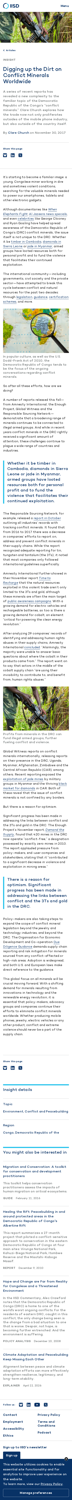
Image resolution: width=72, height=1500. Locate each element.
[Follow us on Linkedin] (29, 1405)
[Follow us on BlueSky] (21, 1405)
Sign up (11, 1455)
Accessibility (13, 1429)
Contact (10, 1415)
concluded (32, 647)
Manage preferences (36, 1493)
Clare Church (18, 133)
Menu (65, 6)
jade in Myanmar (39, 246)
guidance (40, 297)
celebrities (26, 219)
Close (66, 1459)
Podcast (44, 1432)
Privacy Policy (49, 1415)
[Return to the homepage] (12, 6)
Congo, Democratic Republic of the (31, 1133)
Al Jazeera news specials (48, 214)
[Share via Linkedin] (13, 155)
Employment (13, 1422)
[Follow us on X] (46, 1405)
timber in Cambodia (26, 242)
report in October (47, 518)
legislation (24, 297)
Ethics (8, 1436)
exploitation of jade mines (23, 779)
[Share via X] (20, 155)
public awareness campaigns (29, 601)
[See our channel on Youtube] (37, 1405)
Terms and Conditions (46, 1424)
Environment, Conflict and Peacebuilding (35, 1111)
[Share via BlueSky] (5, 155)
